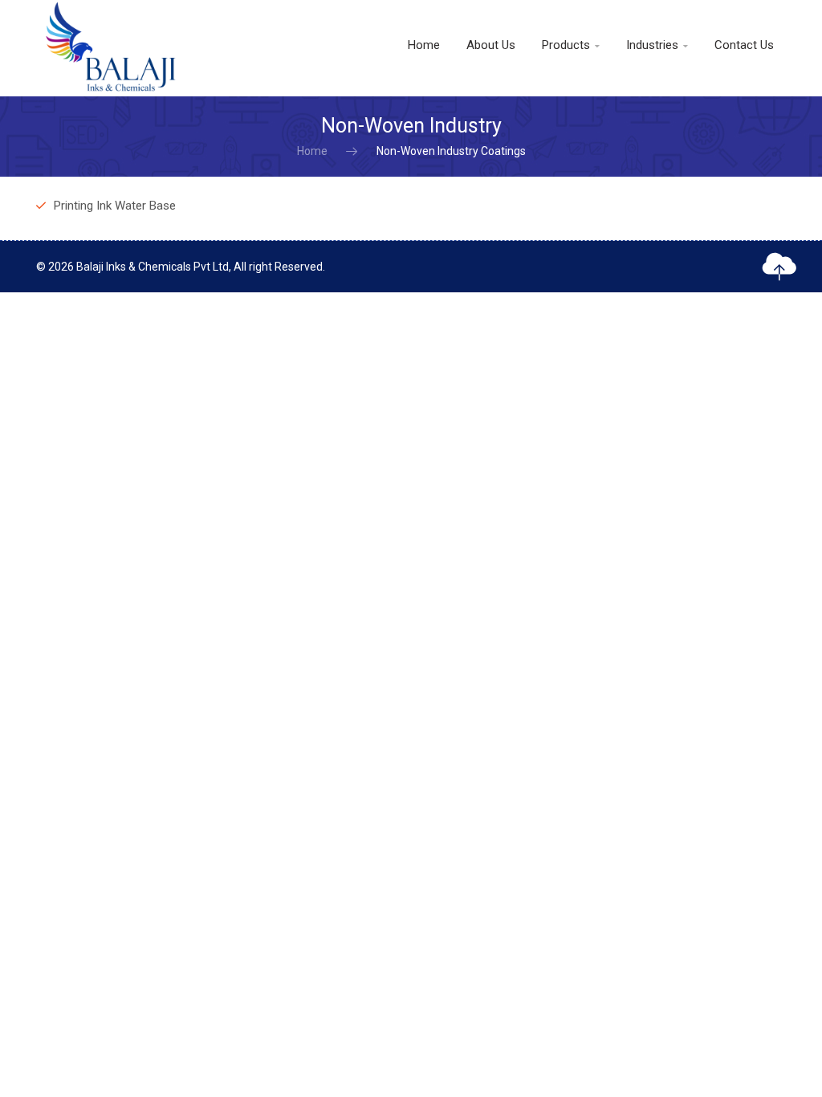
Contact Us (744, 45)
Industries (657, 45)
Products (571, 45)
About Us (490, 45)
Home (424, 45)
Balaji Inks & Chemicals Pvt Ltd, (153, 266)
